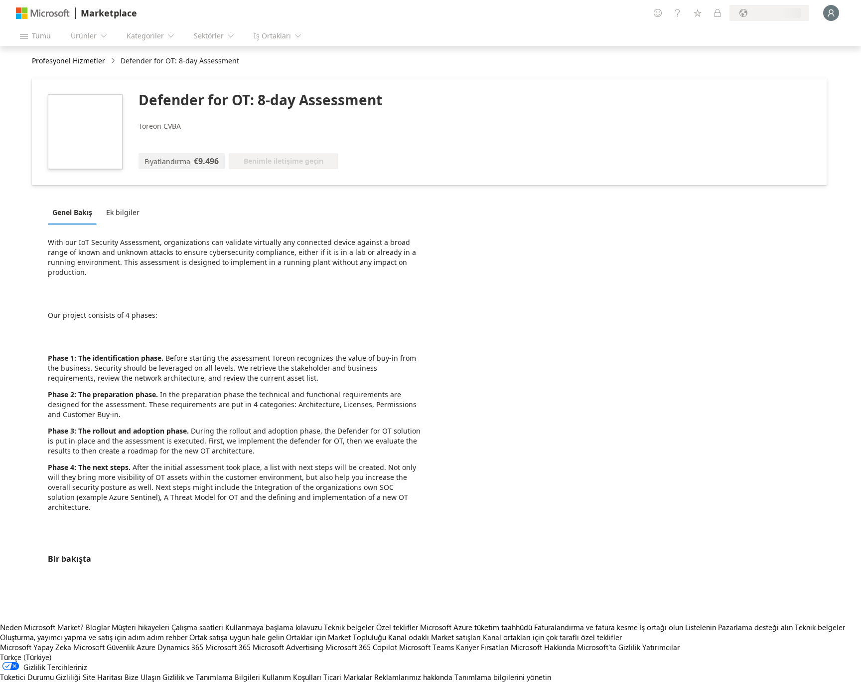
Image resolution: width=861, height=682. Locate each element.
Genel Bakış (72, 212)
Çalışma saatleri (197, 627)
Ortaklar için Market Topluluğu (336, 637)
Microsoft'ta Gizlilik (608, 647)
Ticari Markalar (347, 677)
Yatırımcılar (661, 647)
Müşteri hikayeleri (140, 627)
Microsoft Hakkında (543, 647)
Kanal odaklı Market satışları (434, 637)
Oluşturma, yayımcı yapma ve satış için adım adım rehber (93, 637)
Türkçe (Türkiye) (26, 657)
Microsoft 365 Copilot (361, 647)
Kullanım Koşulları (291, 677)
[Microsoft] (43, 13)
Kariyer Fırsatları (482, 647)
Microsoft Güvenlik (104, 647)
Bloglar (98, 627)
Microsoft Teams (426, 647)
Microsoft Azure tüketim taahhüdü (477, 627)
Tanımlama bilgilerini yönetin (502, 677)
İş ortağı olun (661, 627)
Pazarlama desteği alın (755, 627)
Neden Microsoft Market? (42, 627)
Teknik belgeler (349, 627)
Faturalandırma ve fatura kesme (586, 627)
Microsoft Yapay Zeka (35, 647)
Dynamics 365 (180, 647)
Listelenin (700, 627)
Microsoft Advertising (288, 647)
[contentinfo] (114, 61)
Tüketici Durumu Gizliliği (40, 677)
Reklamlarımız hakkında (413, 677)
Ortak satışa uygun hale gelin (236, 637)
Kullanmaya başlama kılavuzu (273, 627)
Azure (146, 647)
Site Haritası (103, 677)
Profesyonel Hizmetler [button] (68, 60)
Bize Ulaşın (142, 677)
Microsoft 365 (228, 647)
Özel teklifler (397, 627)
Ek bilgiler (123, 212)
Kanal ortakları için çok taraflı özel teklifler (552, 637)
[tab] (75, 212)
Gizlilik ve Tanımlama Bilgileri (211, 677)
